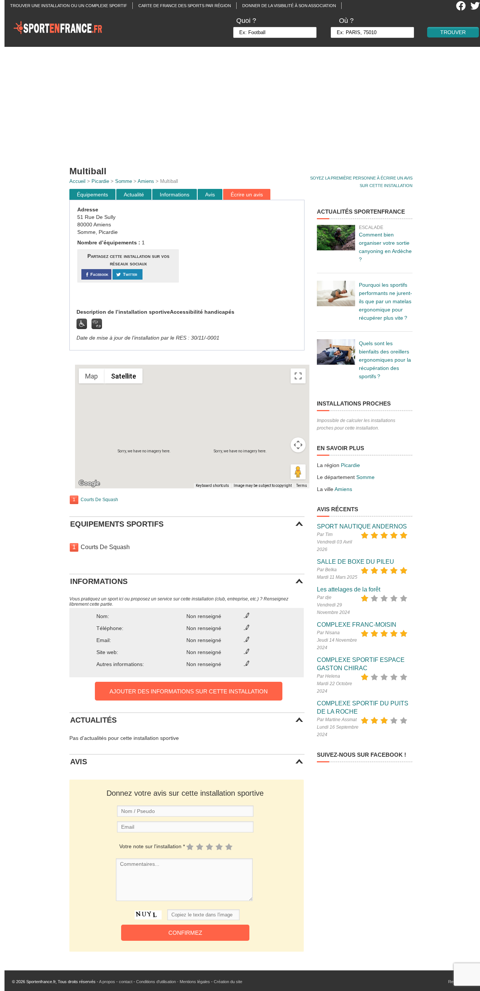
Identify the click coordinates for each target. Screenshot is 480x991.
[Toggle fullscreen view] (298, 375)
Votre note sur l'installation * (152, 846)
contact (125, 981)
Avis (210, 195)
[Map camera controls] (298, 444)
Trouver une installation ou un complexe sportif (68, 5)
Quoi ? (246, 20)
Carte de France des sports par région (184, 5)
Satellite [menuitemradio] (123, 376)
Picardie (100, 181)
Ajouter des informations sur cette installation (189, 691)
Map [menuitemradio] (91, 376)
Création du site (228, 981)
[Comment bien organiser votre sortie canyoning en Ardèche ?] (336, 237)
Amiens (146, 181)
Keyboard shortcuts (212, 486)
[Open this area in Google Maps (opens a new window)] (89, 483)
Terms (301, 486)
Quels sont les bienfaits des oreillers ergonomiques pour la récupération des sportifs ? (385, 359)
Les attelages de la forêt (348, 589)
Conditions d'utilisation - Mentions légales (173, 981)
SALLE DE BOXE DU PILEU (355, 561)
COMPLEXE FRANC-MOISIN (356, 624)
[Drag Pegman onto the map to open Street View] (298, 471)
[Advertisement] (245, 103)
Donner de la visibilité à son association (289, 5)
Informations (174, 195)
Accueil (77, 181)
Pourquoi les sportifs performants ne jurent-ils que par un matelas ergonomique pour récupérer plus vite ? (385, 301)
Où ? (346, 20)
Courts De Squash (99, 499)
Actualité (134, 195)
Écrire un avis (247, 195)
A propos (107, 981)
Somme (123, 181)
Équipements (92, 195)
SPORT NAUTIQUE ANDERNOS (362, 526)
